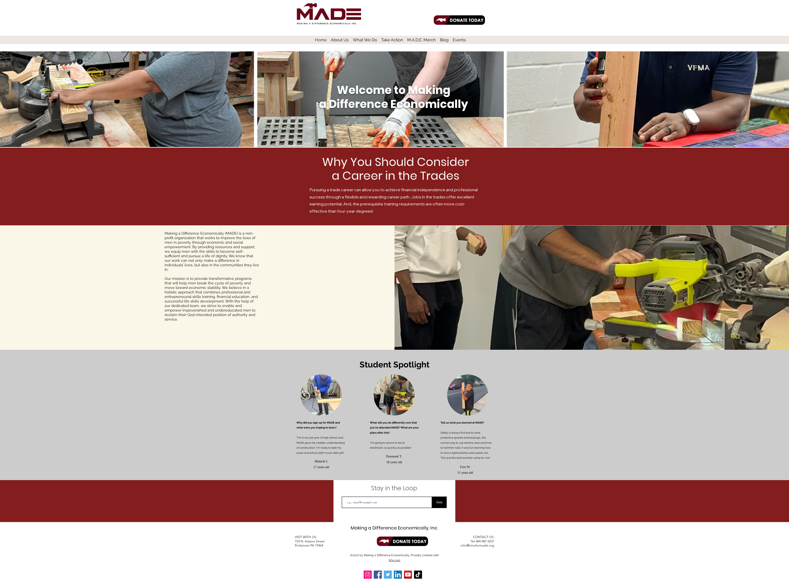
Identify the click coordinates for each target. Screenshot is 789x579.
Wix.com (394, 560)
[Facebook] (378, 575)
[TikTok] (418, 575)
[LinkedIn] (398, 575)
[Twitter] (388, 575)
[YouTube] (408, 575)
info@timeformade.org (477, 545)
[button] (340, 39)
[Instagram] (368, 575)
